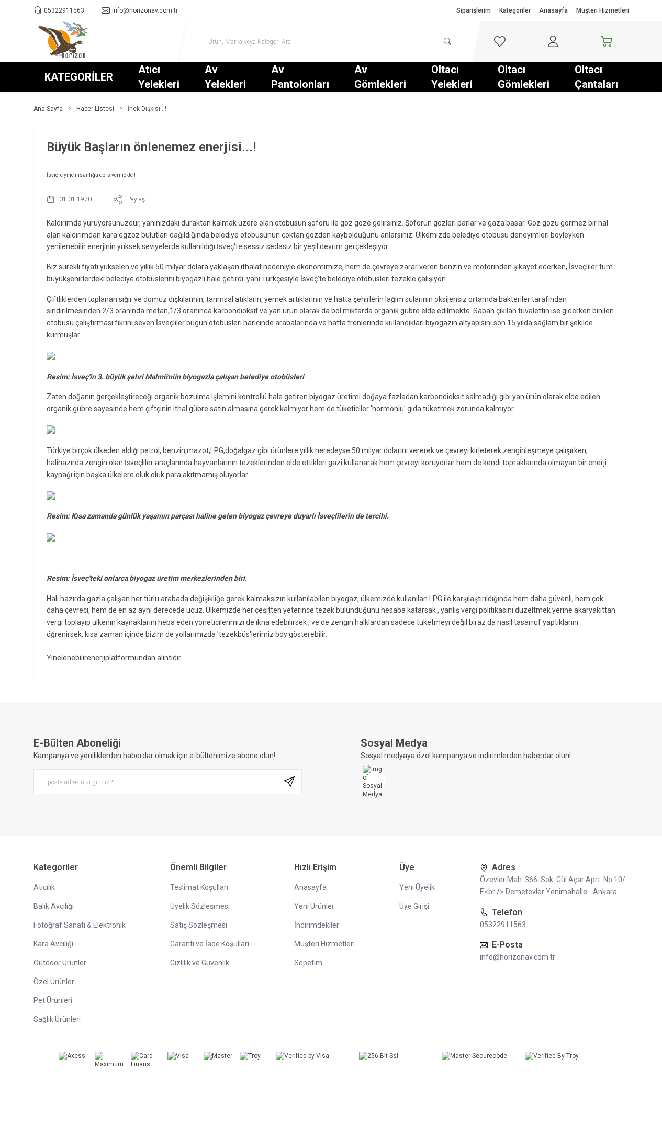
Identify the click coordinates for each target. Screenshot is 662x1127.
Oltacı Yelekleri (452, 77)
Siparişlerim (473, 10)
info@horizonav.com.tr (517, 957)
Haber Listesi (95, 108)
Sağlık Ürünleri (57, 1019)
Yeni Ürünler (314, 906)
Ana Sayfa (48, 108)
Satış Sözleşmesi (198, 925)
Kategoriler (515, 10)
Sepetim (308, 963)
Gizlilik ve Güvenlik (199, 963)
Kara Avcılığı (53, 944)
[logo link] (96, 41)
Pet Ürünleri (52, 1000)
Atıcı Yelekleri (158, 77)
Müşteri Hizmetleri (602, 10)
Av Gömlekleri (380, 77)
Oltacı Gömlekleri (523, 77)
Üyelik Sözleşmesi (200, 906)
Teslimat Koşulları (199, 887)
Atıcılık (44, 887)
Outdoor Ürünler (59, 963)
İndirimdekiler (316, 925)
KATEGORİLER (78, 77)
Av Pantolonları (300, 77)
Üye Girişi (414, 906)
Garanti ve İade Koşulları (209, 944)
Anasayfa (553, 10)
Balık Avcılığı (53, 906)
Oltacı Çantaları (596, 77)
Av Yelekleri (225, 77)
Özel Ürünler (53, 981)
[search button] (447, 41)
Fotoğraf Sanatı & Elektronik (79, 925)
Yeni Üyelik (417, 887)
